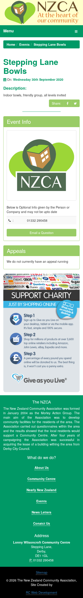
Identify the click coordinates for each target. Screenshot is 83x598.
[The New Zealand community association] (41, 12)
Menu (8, 31)
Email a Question (42, 232)
